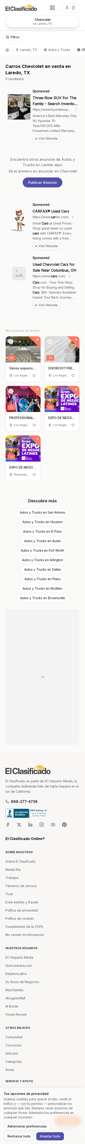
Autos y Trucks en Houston (42, 522)
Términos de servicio (21, 886)
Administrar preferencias (27, 1126)
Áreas (9, 1070)
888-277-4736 (24, 801)
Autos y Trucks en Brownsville (42, 598)
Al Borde (11, 1006)
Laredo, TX (28, 50)
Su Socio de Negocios (22, 982)
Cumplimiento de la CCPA (24, 927)
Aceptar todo (50, 1136)
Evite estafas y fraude (21, 902)
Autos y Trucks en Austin (42, 541)
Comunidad (13, 1037)
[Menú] (70, 7)
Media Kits (13, 869)
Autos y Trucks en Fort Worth (42, 550)
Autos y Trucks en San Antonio (43, 512)
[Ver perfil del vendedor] (10, 341)
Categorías (13, 1061)
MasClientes (14, 990)
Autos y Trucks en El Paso (42, 531)
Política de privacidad (21, 910)
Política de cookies (19, 918)
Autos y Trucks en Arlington (42, 560)
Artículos (11, 1053)
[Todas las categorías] (52, 8)
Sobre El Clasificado (20, 861)
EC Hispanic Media (19, 957)
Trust (9, 894)
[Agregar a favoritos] (34, 375)
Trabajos (12, 878)
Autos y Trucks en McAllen (42, 588)
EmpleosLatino (16, 974)
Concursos (13, 1045)
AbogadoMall (15, 998)
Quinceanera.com (18, 965)
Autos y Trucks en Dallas (42, 569)
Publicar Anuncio (42, 182)
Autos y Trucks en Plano (42, 579)
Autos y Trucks (59, 50)
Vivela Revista (16, 1014)
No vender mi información (24, 935)
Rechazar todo (19, 1136)
